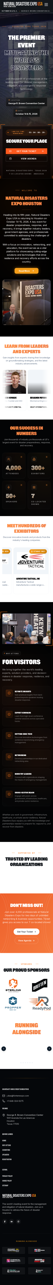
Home (4, 1140)
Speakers (5, 1155)
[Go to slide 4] (27, 1062)
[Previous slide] (3, 1049)
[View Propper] (13, 1003)
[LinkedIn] (11, 1221)
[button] (30, 391)
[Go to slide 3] (25, 1062)
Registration (7, 1159)
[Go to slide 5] (30, 1062)
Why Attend (6, 1145)
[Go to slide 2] (23, 1062)
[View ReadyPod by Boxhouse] (40, 1003)
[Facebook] (4, 1221)
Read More (24, 271)
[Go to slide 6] (32, 1062)
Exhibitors (6, 1150)
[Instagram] (18, 1221)
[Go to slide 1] (20, 1062)
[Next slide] (49, 1049)
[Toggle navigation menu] (46, 4)
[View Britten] (40, 985)
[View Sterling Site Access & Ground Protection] (13, 985)
